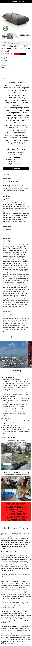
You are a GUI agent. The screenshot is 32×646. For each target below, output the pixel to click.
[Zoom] (27, 6)
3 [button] (16, 337)
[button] (4, 57)
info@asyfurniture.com (14, 43)
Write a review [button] (16, 168)
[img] (7, 178)
